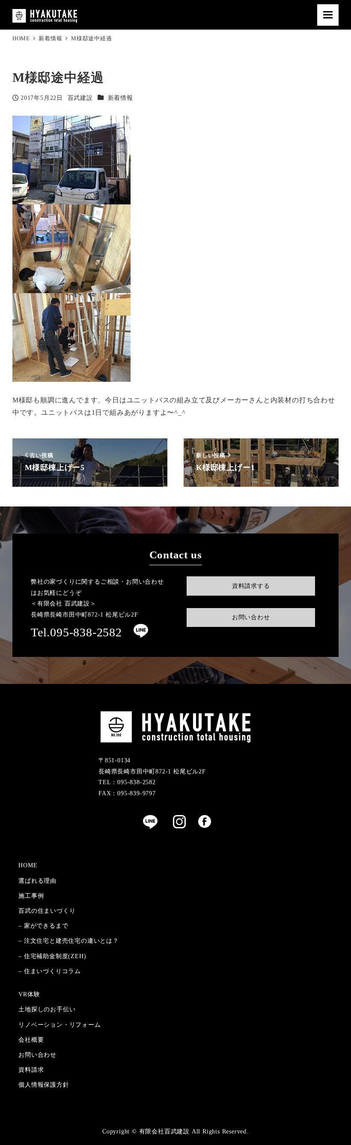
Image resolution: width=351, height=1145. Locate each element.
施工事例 (31, 895)
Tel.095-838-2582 (76, 632)
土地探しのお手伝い (46, 1009)
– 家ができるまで (43, 925)
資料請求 (31, 1069)
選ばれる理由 (37, 880)
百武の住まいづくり (46, 910)
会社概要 (31, 1039)
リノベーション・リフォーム (59, 1024)
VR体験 (29, 994)
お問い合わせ (37, 1054)
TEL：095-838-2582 (127, 782)
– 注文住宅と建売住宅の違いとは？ (68, 940)
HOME (27, 865)
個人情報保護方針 (43, 1084)
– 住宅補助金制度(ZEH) (52, 956)
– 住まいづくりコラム (49, 971)
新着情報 (120, 97)
